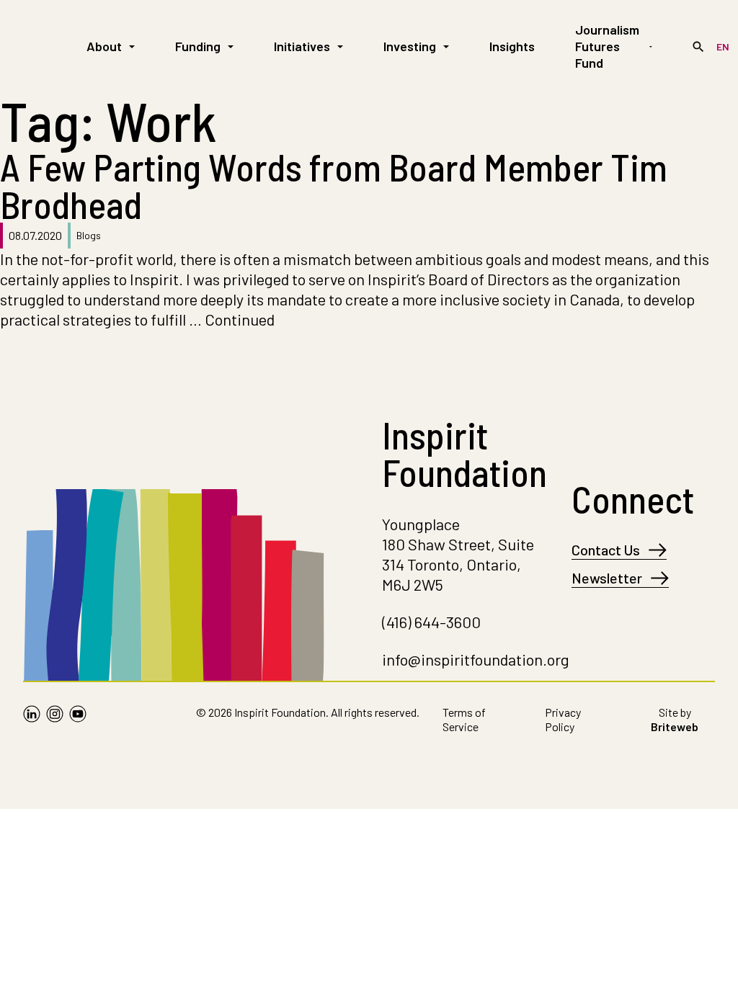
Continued (240, 319)
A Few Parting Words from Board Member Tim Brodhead (333, 185)
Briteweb (674, 726)
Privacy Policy (563, 719)
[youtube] (77, 722)
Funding (198, 46)
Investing (409, 46)
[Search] (698, 46)
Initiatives (302, 46)
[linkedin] (31, 722)
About (104, 46)
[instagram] (54, 722)
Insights (512, 46)
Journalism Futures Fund (607, 46)
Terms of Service (464, 719)
